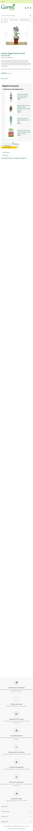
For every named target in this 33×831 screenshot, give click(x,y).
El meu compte (5, 811)
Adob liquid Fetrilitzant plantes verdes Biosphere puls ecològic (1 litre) (23, 108)
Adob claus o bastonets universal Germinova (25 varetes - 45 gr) (24, 132)
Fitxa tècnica (5, 152)
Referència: (4, 57)
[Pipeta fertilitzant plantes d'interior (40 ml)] (11, 120)
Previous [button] (6, 34)
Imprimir (5, 78)
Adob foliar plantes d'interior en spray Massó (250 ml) (22, 96)
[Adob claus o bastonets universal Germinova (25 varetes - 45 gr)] (11, 132)
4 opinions (5, 155)
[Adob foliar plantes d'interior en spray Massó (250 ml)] (11, 96)
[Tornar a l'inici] (1, 20)
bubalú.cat (23, 828)
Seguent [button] (26, 34)
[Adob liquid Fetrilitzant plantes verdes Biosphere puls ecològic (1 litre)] (11, 108)
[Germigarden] (11, 8)
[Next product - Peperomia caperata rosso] (31, 22)
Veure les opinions (7, 147)
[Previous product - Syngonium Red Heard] (30, 22)
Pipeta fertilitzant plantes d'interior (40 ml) (23, 120)
